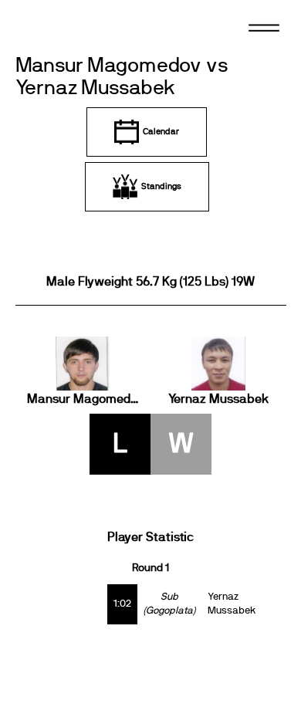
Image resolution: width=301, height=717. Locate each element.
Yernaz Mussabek (218, 399)
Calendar (161, 131)
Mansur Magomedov (83, 399)
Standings (161, 186)
